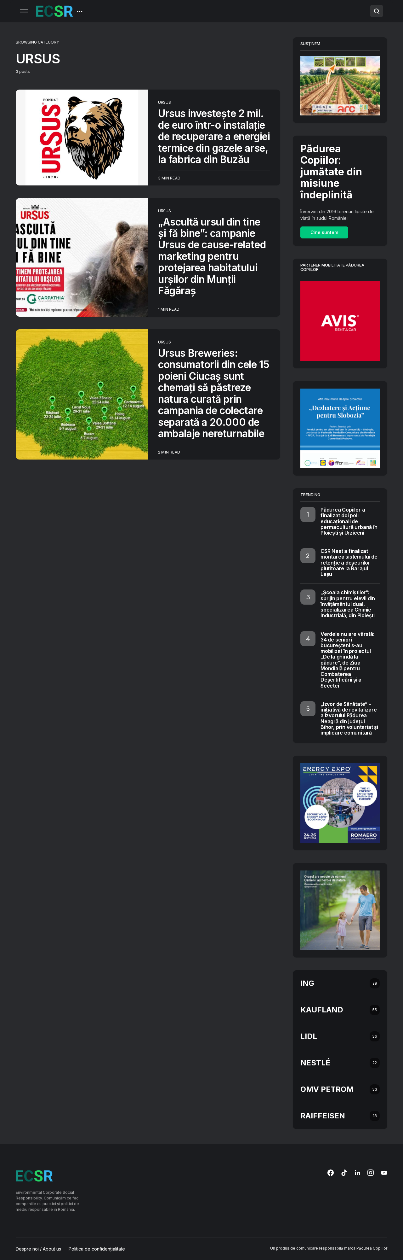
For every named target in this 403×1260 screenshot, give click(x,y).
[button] (24, 11)
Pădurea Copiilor (371, 1248)
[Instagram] (370, 1172)
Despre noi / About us (38, 1249)
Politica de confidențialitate (97, 1249)
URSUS (164, 102)
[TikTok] (344, 1172)
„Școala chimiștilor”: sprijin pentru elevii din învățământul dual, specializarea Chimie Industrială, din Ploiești (348, 603)
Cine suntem (324, 232)
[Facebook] (330, 1172)
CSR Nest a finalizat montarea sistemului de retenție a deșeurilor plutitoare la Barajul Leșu (349, 562)
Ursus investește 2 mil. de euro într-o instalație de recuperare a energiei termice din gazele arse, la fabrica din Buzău (214, 136)
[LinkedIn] (357, 1172)
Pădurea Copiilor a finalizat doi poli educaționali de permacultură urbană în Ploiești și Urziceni (349, 521)
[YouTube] (384, 1172)
